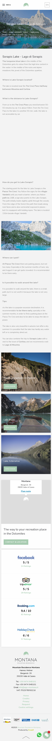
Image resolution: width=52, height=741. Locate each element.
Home (4, 32)
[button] (46, 735)
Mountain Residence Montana (28, 727)
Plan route (26, 491)
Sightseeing (34, 32)
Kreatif (31, 730)
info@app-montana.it (28, 687)
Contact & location (15, 542)
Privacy (26, 701)
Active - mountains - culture (18, 32)
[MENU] (3, 4)
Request (26, 704)
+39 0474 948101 (27, 681)
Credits (26, 698)
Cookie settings (26, 707)
